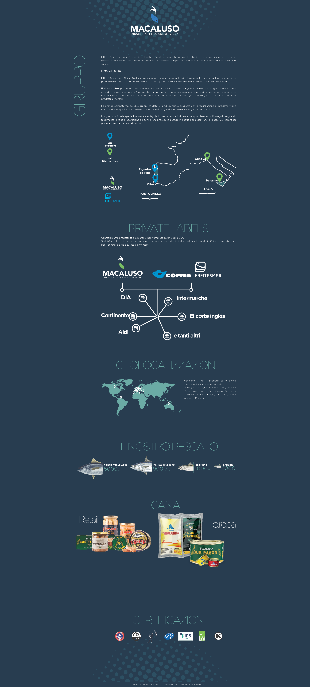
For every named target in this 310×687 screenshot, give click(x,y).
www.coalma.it (199, 684)
